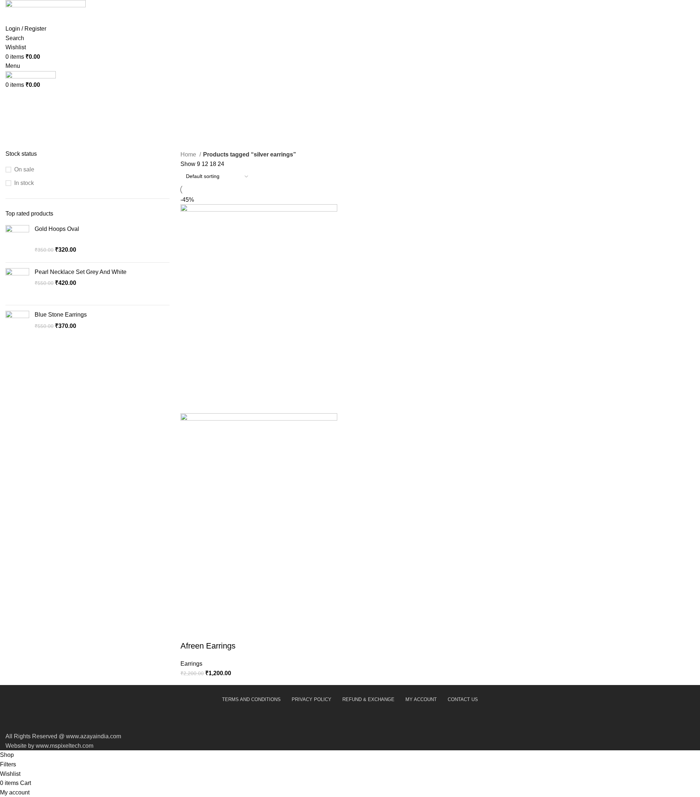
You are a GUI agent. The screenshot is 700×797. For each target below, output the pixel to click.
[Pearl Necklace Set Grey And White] (17, 284)
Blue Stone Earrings (61, 315)
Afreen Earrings (208, 645)
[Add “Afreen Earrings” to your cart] (189, 631)
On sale (24, 169)
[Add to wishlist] (249, 631)
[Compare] (229, 631)
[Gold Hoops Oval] (17, 241)
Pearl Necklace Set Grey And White (81, 272)
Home (189, 154)
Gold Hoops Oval (57, 229)
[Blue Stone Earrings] (17, 327)
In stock (24, 183)
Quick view (209, 631)
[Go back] (14, 88)
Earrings (191, 664)
